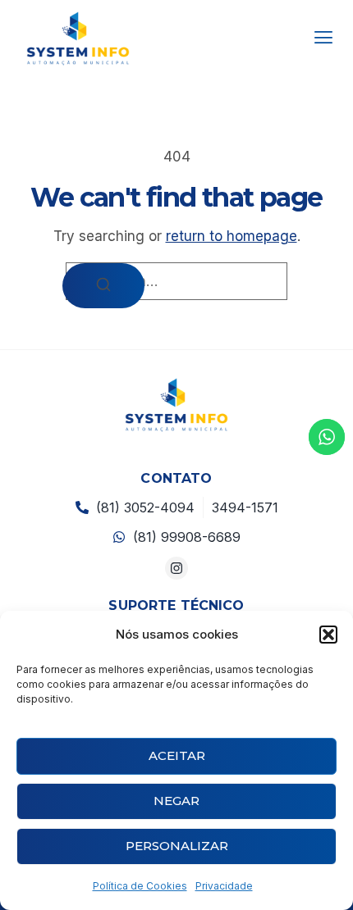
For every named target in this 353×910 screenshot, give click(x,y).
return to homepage (231, 236)
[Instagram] (177, 568)
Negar (176, 800)
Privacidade (224, 886)
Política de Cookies (140, 886)
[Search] (103, 285)
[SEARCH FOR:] (176, 281)
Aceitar (177, 755)
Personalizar (177, 845)
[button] (328, 634)
